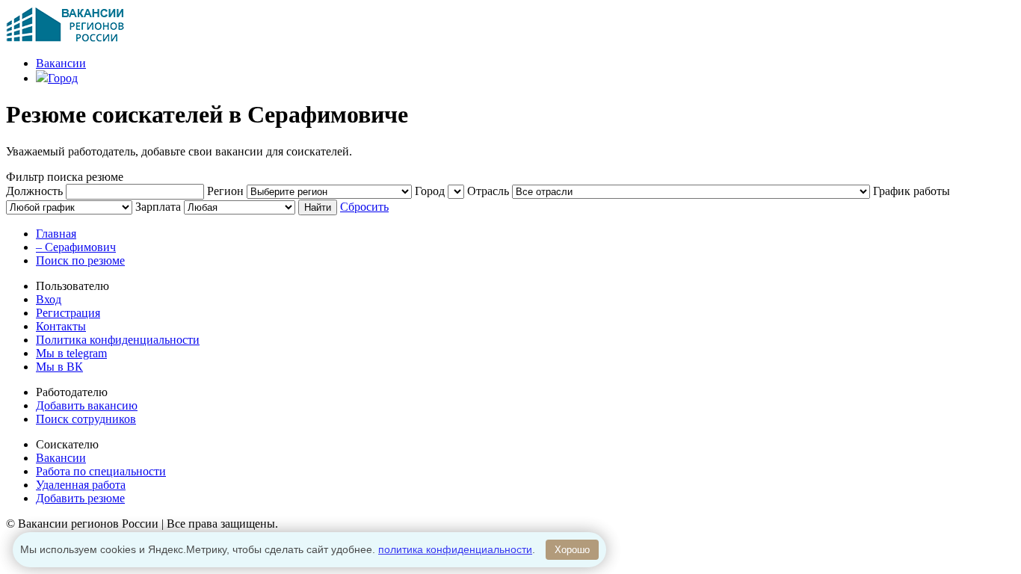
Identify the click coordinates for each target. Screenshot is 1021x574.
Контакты (61, 326)
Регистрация (68, 312)
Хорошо (572, 549)
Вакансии (61, 63)
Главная (56, 233)
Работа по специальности (101, 471)
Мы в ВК (59, 366)
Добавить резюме (80, 498)
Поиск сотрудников (86, 419)
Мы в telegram (71, 353)
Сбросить (364, 206)
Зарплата (158, 206)
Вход (48, 299)
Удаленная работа (81, 484)
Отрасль (488, 191)
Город (63, 78)
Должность (34, 191)
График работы (911, 191)
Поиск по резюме (80, 260)
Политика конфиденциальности (118, 339)
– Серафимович (76, 247)
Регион (225, 191)
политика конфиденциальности (455, 549)
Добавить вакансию (87, 405)
